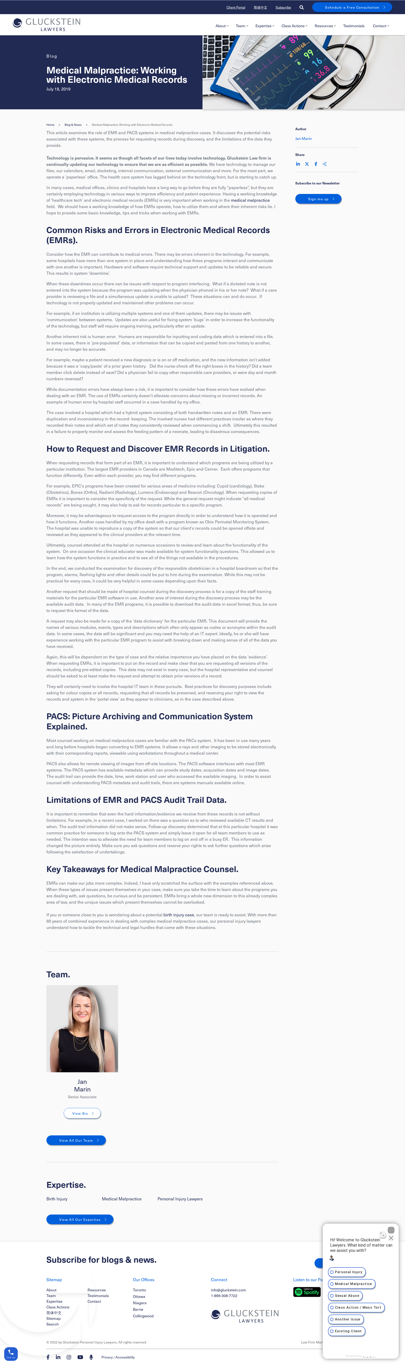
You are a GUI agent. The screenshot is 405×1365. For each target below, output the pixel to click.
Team (240, 25)
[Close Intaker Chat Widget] (391, 1230)
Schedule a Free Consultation (352, 7)
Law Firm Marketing (316, 1342)
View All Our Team (76, 1140)
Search (52, 1324)
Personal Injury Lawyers (180, 1199)
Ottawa (139, 1296)
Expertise (263, 25)
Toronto (139, 1290)
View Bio (80, 1113)
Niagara (140, 1302)
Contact (379, 25)
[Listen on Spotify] (307, 1292)
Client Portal (236, 7)
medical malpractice (250, 200)
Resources (324, 25)
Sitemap (53, 1318)
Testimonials (353, 25)
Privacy (107, 1357)
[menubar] (301, 25)
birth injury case (178, 914)
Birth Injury (56, 1199)
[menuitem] (221, 25)
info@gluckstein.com (228, 1290)
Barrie (138, 1309)
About (221, 25)
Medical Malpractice (122, 1199)
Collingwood (143, 1316)
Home (50, 124)
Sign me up (318, 198)
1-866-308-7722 (224, 1295)
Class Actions (293, 25)
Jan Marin (82, 1085)
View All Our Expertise (80, 1219)
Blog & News (73, 124)
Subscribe (283, 7)
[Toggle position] (382, 1234)
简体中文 (260, 7)
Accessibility (125, 1357)
